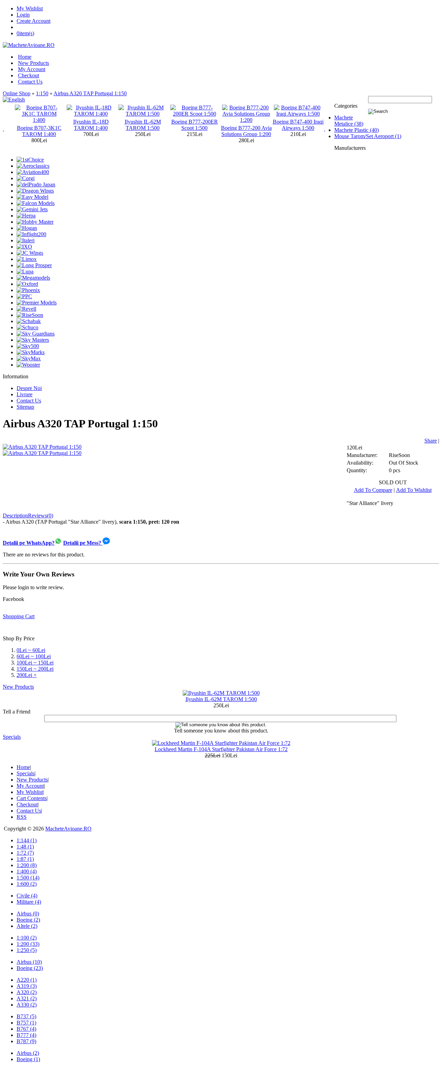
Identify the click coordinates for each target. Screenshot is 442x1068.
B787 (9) (26, 1041)
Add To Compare (373, 490)
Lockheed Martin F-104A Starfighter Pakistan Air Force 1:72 (221, 749)
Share (430, 441)
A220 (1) (27, 980)
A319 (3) (27, 986)
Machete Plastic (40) (356, 130)
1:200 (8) (27, 865)
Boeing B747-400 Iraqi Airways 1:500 (246, 125)
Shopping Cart (19, 616)
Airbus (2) (28, 1053)
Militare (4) (29, 902)
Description (15, 515)
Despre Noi (29, 388)
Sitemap (25, 407)
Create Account (33, 21)
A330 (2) (27, 1005)
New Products (33, 63)
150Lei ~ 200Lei (35, 669)
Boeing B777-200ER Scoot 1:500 (142, 125)
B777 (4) (26, 1035)
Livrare (24, 394)
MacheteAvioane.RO (68, 829)
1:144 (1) (27, 840)
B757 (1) (26, 1023)
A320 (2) (27, 992)
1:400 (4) (27, 871)
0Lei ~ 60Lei (31, 650)
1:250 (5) (27, 950)
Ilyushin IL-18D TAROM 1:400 (39, 125)
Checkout (28, 75)
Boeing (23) (30, 968)
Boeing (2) (28, 920)
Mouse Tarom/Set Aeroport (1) (367, 136)
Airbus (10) (29, 962)
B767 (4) (26, 1029)
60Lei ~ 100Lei (34, 656)
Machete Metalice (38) (348, 121)
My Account (31, 69)
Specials (12, 737)
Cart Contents (32, 798)
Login (23, 15)
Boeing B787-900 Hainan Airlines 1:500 (298, 125)
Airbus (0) (28, 913)
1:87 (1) (25, 859)
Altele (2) (27, 926)
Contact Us (30, 82)
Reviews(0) (40, 515)
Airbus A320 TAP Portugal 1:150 (90, 93)
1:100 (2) (27, 938)
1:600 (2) (27, 884)
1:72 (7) (25, 853)
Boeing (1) (28, 1059)
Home (24, 57)
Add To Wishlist (414, 490)
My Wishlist (30, 8)
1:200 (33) (28, 944)
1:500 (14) (28, 878)
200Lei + (27, 675)
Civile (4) (27, 896)
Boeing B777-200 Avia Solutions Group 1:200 (194, 131)
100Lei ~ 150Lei (35, 663)
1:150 (42, 93)
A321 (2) (27, 998)
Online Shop (16, 93)
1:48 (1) (25, 846)
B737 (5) (26, 1016)
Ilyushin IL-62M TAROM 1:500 (91, 125)
